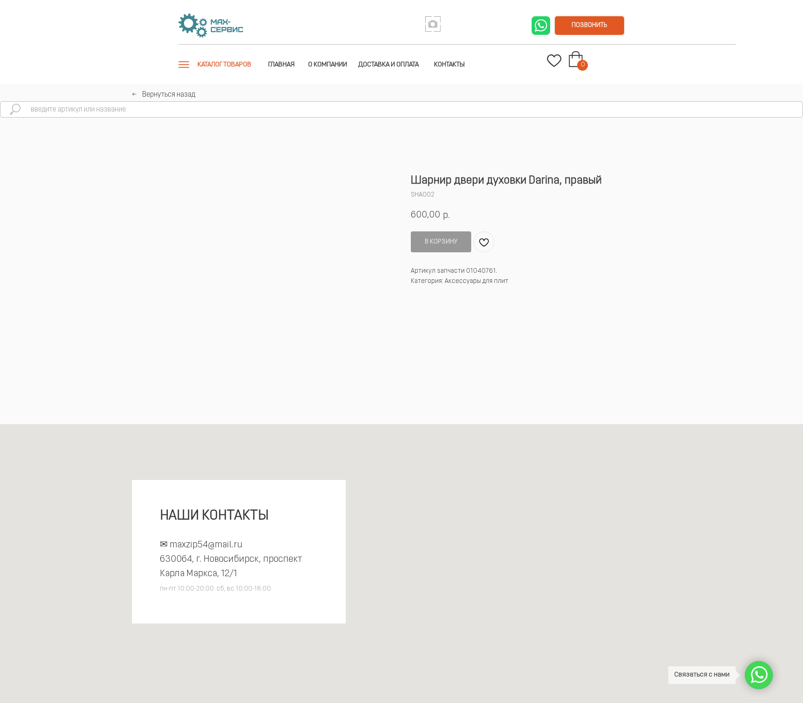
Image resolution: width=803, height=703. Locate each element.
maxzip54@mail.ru (206, 545)
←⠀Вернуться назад (163, 95)
